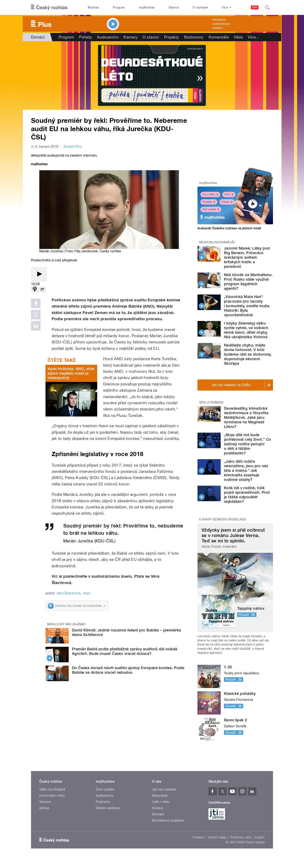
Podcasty (103, 802)
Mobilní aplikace (108, 808)
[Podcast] (34, 289)
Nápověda (160, 796)
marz (87, 593)
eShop (44, 808)
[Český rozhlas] (49, 7)
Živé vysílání (209, 209)
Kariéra (157, 808)
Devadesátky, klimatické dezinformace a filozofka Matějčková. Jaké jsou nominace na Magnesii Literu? (246, 417)
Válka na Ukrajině (52, 789)
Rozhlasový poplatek (168, 820)
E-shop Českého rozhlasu (222, 519)
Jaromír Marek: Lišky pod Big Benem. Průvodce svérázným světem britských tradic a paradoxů (247, 257)
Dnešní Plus (73, 146)
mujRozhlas (147, 7)
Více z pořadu (211, 402)
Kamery (217, 28)
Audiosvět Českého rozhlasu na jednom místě (229, 228)
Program (119, 7)
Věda (238, 37)
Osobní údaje (217, 837)
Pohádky (207, 201)
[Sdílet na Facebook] (36, 303)
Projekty (171, 37)
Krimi (227, 194)
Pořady (85, 37)
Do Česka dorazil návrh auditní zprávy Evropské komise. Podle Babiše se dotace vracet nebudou (128, 670)
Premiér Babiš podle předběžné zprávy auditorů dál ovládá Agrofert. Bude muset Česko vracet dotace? (124, 651)
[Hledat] (267, 7)
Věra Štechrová (68, 593)
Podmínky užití (240, 837)
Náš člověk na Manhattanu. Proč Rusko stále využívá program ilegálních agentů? (248, 282)
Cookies (198, 837)
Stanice (174, 7)
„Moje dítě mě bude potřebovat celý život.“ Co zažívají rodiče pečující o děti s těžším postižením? (247, 444)
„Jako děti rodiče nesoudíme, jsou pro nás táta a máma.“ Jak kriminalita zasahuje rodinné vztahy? (246, 470)
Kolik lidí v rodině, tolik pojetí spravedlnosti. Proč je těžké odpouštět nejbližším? (247, 495)
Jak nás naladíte (164, 789)
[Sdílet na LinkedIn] (36, 326)
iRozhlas (93, 7)
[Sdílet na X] (36, 314)
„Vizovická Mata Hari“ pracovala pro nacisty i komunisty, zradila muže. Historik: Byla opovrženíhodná (247, 306)
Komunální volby (52, 796)
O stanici (150, 37)
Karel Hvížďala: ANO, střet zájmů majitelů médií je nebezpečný (71, 373)
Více (254, 37)
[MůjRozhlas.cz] (39, 165)
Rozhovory (194, 37)
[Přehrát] (39, 274)
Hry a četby (208, 194)
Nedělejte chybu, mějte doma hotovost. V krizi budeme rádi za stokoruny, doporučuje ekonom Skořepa (248, 354)
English (260, 837)
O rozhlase (200, 7)
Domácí (38, 37)
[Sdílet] (42, 289)
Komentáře (219, 37)
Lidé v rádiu (161, 802)
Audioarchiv (221, 24)
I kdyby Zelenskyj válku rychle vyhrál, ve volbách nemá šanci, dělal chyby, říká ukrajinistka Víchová (246, 330)
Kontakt (158, 814)
